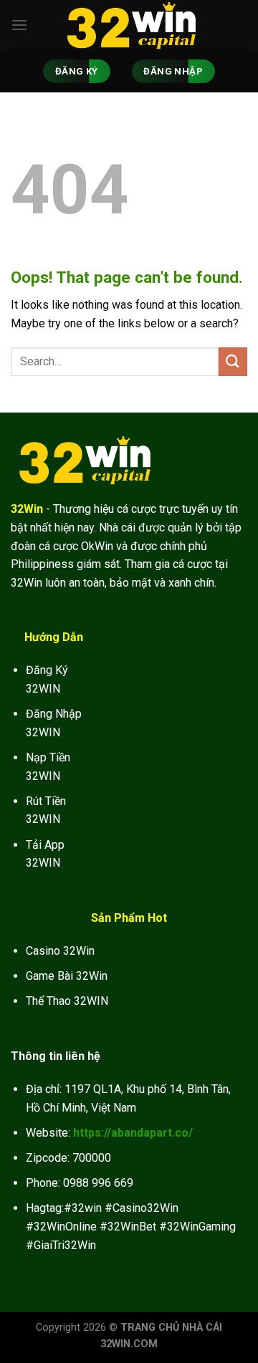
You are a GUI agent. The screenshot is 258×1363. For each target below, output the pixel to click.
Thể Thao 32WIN (67, 1001)
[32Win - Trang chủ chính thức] (129, 25)
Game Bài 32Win (67, 976)
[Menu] (19, 24)
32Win (27, 509)
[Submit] (233, 361)
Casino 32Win (60, 951)
